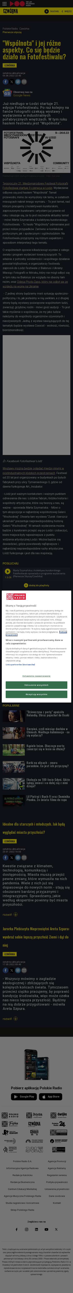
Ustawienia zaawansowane (36, 675)
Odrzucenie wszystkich (36, 684)
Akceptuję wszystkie (36, 694)
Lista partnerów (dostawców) (20, 664)
